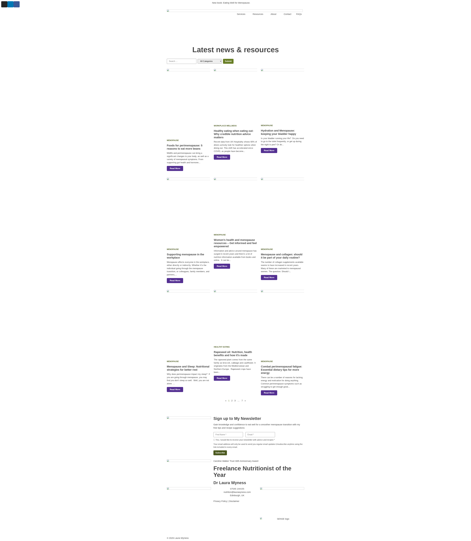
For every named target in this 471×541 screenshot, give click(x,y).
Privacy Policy (220, 501)
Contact (287, 14)
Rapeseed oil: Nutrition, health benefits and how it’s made (233, 354)
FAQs (299, 14)
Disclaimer (234, 501)
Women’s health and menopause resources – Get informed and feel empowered (235, 243)
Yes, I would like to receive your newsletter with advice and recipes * (245, 440)
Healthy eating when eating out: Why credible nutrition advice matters (233, 134)
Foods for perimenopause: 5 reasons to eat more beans (184, 147)
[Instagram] (4, 4)
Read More (175, 168)
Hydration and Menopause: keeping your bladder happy (278, 132)
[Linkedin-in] (10, 4)
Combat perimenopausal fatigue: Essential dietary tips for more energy (281, 370)
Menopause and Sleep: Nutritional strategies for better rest (188, 368)
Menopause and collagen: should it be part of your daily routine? (281, 256)
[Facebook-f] (16, 4)
